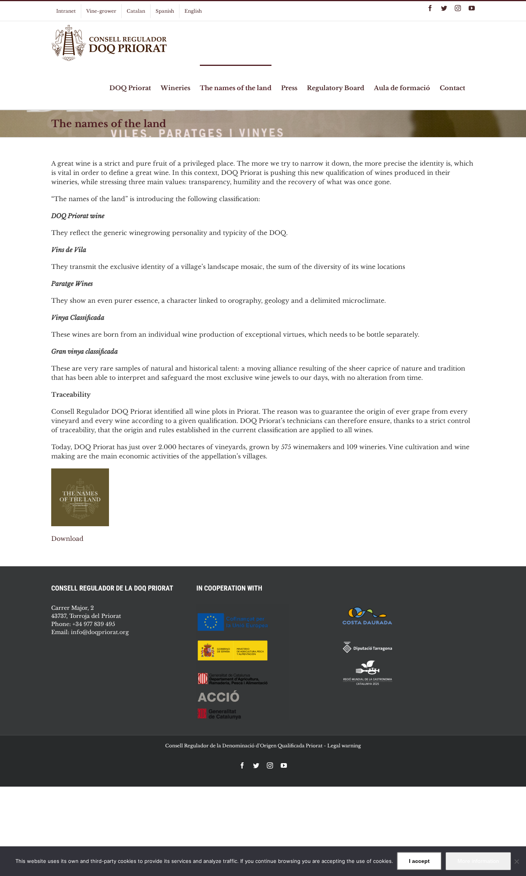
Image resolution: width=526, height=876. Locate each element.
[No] (516, 861)
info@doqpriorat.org (100, 632)
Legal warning (344, 745)
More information (478, 861)
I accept (419, 861)
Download (67, 538)
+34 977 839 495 (93, 624)
